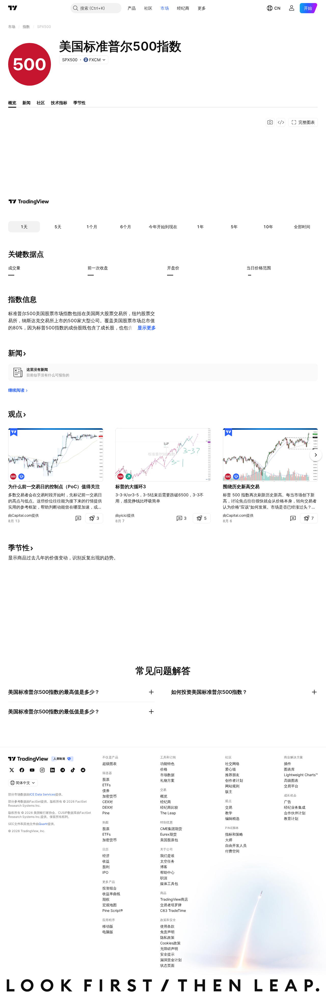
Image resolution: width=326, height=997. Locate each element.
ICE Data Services (42, 794)
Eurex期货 (168, 834)
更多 (202, 8)
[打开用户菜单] (292, 8)
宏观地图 (109, 905)
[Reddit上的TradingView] (83, 770)
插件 (287, 763)
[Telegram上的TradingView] (62, 770)
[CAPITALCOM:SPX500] (13, 476)
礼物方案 (167, 780)
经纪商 (183, 8)
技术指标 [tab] (59, 102)
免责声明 (167, 932)
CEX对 (107, 802)
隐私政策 (167, 937)
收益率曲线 (111, 894)
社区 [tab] (41, 102)
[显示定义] (23, 268)
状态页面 (167, 965)
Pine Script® (112, 910)
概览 (163, 796)
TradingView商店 (174, 899)
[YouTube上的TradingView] (32, 770)
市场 (164, 8)
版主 (228, 791)
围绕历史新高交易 (241, 486)
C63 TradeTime (173, 910)
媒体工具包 (169, 883)
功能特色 (167, 763)
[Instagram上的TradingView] (42, 770)
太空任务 (167, 861)
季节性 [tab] (79, 102)
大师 (228, 840)
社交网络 (232, 763)
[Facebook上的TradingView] (21, 770)
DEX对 (107, 807)
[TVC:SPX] (120, 476)
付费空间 (232, 851)
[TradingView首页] (12, 8)
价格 (163, 769)
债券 (106, 790)
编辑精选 (232, 818)
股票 (106, 779)
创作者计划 (234, 780)
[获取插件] (281, 122)
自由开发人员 (236, 845)
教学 (228, 813)
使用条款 (167, 926)
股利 (106, 867)
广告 (287, 802)
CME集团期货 (171, 828)
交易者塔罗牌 (171, 905)
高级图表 (291, 780)
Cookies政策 (170, 943)
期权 (106, 899)
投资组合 (109, 888)
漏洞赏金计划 (171, 960)
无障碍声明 (169, 948)
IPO (105, 872)
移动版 (107, 926)
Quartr (43, 824)
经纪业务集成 (294, 807)
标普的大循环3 (130, 486)
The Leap (168, 813)
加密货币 (109, 796)
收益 (106, 861)
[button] (140, 8)
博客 (163, 867)
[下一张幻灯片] (316, 455)
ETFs (106, 785)
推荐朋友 (232, 775)
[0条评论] (78, 518)
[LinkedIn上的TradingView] (52, 770)
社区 (148, 8)
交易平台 (291, 786)
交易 (228, 807)
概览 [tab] (12, 102)
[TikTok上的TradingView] (72, 770)
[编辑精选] (13, 432)
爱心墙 (230, 769)
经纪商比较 (169, 807)
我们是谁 (167, 855)
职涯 (163, 878)
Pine (106, 813)
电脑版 (107, 932)
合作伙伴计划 (294, 813)
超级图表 (109, 763)
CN (277, 8)
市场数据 (167, 775)
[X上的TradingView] (11, 770)
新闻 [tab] (26, 102)
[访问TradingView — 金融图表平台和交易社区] (28, 201)
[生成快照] (270, 122)
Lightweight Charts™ (301, 775)
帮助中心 (167, 872)
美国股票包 (169, 840)
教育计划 (291, 818)
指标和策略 (234, 834)
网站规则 (232, 786)
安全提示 (167, 954)
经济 (106, 855)
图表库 (289, 769)
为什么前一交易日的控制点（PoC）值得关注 (54, 486)
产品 (132, 8)
